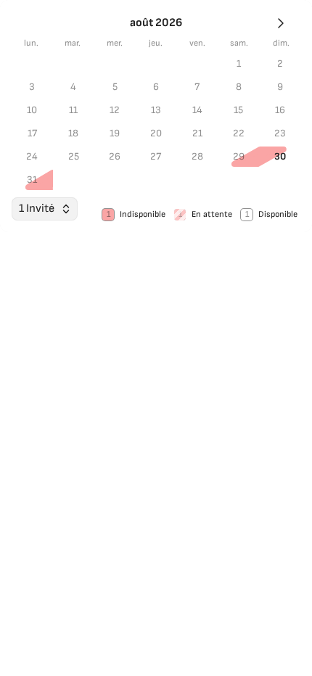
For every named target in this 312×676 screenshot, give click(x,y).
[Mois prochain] (281, 23)
